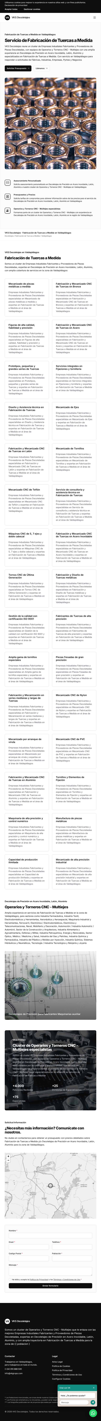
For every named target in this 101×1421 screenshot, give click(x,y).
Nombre (13, 1230)
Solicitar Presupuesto (16, 68)
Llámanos (40, 68)
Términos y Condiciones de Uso (66, 1279)
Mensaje (13, 1265)
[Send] (93, 1402)
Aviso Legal (57, 1362)
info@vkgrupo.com (13, 1373)
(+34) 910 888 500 (13, 1369)
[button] (50, 1185)
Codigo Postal (16, 1253)
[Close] (93, 1388)
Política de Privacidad (39, 1279)
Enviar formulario (50, 1286)
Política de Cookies (61, 1366)
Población (57, 1253)
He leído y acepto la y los (47, 1279)
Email (12, 1242)
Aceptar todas (11, 9)
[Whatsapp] (93, 1413)
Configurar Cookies (61, 1379)
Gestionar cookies (32, 9)
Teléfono (56, 1242)
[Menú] (94, 17)
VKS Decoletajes (20, 17)
